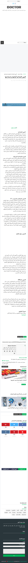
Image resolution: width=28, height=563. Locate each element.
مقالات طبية (20, 74)
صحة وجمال (24, 514)
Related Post (23, 366)
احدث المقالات (22, 469)
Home (24, 74)
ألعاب (18, 510)
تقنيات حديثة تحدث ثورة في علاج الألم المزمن (17, 407)
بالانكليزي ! (13, 510)
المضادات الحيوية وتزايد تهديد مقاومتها (18, 380)
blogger (24, 414)
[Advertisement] (14, 26)
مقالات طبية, (13, 80)
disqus (20, 414)
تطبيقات (24, 512)
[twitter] (13, 3)
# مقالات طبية (20, 336)
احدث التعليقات (6, 469)
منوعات (13, 514)
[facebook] (15, 3)
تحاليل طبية (8, 510)
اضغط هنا (24, 315)
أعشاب (21, 510)
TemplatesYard (11, 561)
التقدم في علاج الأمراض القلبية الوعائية (18, 394)
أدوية (25, 510)
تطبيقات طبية (19, 512)
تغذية (10, 512)
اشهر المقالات (14, 469)
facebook (16, 414)
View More (5, 366)
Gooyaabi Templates (23, 561)
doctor (14, 7)
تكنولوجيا (6, 512)
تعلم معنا (13, 512)
